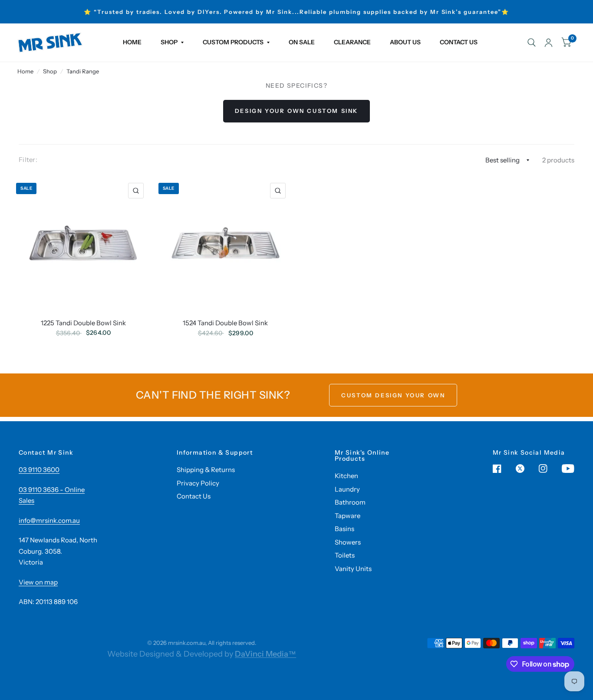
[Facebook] (497, 468)
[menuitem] (132, 42)
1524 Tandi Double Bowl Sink (225, 323)
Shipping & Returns (206, 470)
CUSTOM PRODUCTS (233, 42)
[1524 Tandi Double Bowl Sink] (225, 243)
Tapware (347, 516)
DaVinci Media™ (265, 654)
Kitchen (346, 476)
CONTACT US (459, 42)
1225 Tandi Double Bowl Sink (83, 323)
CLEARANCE (352, 42)
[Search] (531, 42)
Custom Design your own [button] (393, 395)
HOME (132, 42)
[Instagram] (543, 468)
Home (25, 71)
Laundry (347, 489)
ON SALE (302, 42)
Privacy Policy (198, 483)
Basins (344, 529)
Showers (348, 542)
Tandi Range (82, 71)
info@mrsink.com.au (49, 520)
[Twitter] (520, 468)
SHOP (169, 42)
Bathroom (350, 502)
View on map (38, 582)
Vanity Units (353, 569)
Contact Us (194, 496)
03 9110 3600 (39, 470)
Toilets (345, 555)
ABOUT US (405, 42)
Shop (50, 71)
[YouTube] (568, 468)
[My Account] (548, 42)
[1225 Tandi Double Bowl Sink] (83, 242)
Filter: (28, 159)
